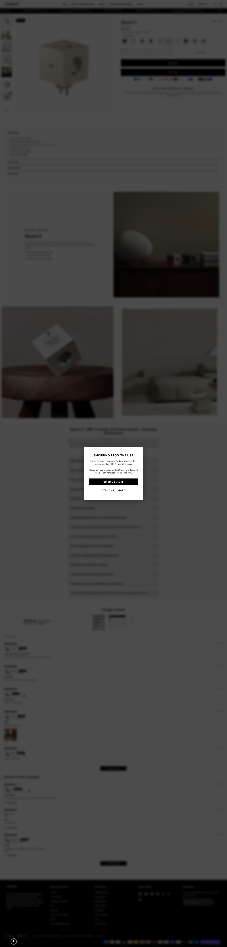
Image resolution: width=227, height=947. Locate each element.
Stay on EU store (113, 490)
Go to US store (113, 482)
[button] (14, 941)
